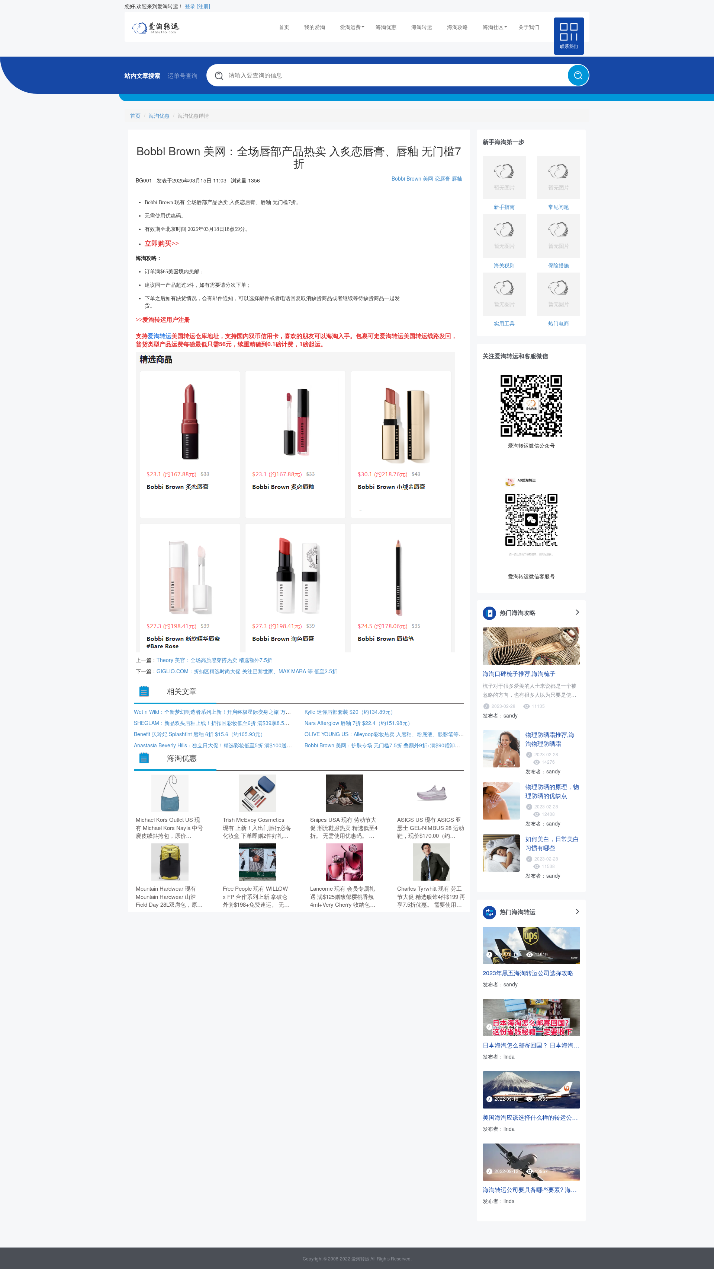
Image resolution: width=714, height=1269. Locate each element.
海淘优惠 (386, 27)
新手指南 (504, 206)
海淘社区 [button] (493, 27)
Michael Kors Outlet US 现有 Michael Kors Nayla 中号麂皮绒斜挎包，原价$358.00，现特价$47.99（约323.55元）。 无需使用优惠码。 (170, 827)
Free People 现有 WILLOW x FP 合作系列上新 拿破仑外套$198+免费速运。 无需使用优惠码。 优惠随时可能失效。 (257, 896)
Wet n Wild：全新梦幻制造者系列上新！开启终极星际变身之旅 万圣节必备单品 (225, 711)
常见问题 (558, 206)
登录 (190, 6)
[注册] (203, 6)
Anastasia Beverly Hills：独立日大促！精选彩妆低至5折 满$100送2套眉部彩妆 (225, 745)
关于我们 (528, 27)
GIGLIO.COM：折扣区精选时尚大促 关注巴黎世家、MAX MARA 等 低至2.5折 (247, 671)
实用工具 (504, 323)
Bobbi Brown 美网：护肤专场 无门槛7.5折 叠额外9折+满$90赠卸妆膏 (385, 745)
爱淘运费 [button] (350, 27)
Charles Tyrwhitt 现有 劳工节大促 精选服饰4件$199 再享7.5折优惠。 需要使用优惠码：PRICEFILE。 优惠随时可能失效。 (431, 896)
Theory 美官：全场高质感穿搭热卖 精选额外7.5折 (214, 660)
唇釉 (457, 178)
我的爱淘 (314, 27)
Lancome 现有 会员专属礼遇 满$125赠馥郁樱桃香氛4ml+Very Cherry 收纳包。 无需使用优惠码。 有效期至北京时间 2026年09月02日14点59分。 (344, 896)
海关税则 (504, 265)
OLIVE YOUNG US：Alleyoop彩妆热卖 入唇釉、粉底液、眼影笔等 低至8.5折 (394, 734)
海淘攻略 (457, 27)
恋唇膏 (442, 178)
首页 (284, 27)
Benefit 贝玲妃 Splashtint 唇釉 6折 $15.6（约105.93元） (200, 734)
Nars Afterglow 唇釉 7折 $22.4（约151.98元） (359, 722)
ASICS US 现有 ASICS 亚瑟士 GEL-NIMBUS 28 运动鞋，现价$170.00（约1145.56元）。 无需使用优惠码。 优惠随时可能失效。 (431, 827)
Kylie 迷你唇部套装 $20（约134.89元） (350, 711)
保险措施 (558, 265)
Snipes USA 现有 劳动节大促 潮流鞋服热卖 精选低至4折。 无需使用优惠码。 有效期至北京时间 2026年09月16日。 (343, 827)
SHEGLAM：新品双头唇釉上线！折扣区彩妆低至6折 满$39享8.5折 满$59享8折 (226, 722)
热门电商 (558, 323)
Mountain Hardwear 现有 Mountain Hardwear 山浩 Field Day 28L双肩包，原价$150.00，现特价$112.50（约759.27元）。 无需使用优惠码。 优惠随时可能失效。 (170, 896)
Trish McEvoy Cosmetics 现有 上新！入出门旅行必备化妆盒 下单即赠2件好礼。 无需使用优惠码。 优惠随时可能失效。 (257, 827)
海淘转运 (421, 27)
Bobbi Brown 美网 (412, 178)
